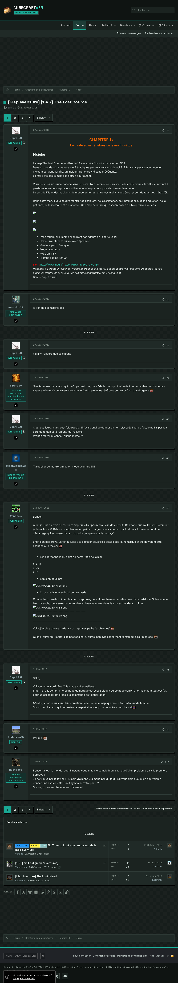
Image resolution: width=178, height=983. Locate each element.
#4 (167, 378)
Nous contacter (82, 955)
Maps (47, 853)
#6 (167, 458)
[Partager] (163, 130)
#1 (167, 130)
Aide (152, 955)
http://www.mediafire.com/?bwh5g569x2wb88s (69, 264)
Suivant (42, 117)
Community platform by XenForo (31, 967)
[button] (114, 25)
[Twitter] (57, 976)
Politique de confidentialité (132, 955)
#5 (167, 419)
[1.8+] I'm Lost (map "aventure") (36, 863)
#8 (167, 669)
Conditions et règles (104, 955)
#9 (167, 729)
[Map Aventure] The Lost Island (36, 876)
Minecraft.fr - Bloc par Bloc (21, 955)
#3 (167, 345)
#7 (167, 508)
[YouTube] (65, 976)
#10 (167, 762)
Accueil (160, 955)
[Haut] (167, 956)
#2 (167, 299)
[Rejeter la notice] (51, 975)
